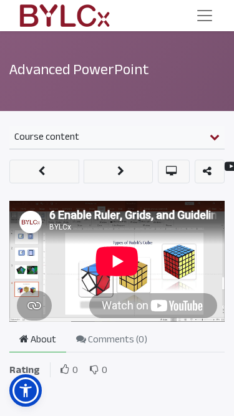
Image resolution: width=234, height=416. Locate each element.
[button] (44, 171)
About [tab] (42, 339)
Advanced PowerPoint (79, 70)
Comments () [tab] (116, 339)
